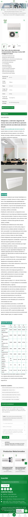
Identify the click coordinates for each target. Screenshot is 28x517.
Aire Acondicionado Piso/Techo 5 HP (10, 392)
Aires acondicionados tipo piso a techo (11, 395)
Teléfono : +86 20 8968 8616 (9, 494)
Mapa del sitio (16, 510)
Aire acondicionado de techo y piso (13, 11)
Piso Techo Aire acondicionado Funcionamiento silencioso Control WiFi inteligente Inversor (12, 418)
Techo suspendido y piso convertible (10, 399)
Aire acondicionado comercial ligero (16, 10)
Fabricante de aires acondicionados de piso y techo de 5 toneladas (7, 468)
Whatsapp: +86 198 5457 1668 (10, 497)
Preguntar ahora (9, 107)
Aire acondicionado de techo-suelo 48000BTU (13, 388)
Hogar (3, 10)
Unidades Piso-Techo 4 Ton (8, 390)
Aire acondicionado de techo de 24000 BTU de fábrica (20, 468)
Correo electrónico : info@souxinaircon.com (14, 499)
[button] (26, 463)
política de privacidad (14, 512)
